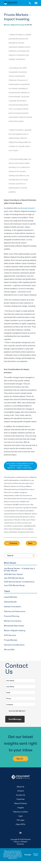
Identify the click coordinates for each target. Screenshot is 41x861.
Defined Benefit (10, 602)
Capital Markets (10, 597)
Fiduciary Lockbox (20, 812)
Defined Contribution (12, 606)
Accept (27, 855)
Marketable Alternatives (14, 626)
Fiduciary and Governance (14, 611)
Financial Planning (11, 616)
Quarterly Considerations (14, 645)
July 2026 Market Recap (14, 578)
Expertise (20, 799)
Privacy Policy (35, 854)
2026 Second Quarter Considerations (19, 582)
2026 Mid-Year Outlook (13, 574)
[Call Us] (30, 3)
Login (20, 816)
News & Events (20, 803)
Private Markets (10, 640)
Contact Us (20, 795)
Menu (38, 3)
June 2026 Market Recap (14, 585)
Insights (20, 807)
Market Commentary (12, 621)
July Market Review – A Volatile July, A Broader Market (19, 569)
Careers (20, 791)
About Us (20, 787)
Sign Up (19, 759)
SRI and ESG (9, 649)
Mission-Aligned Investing (14, 25)
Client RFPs (20, 824)
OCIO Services (10, 635)
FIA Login (20, 820)
